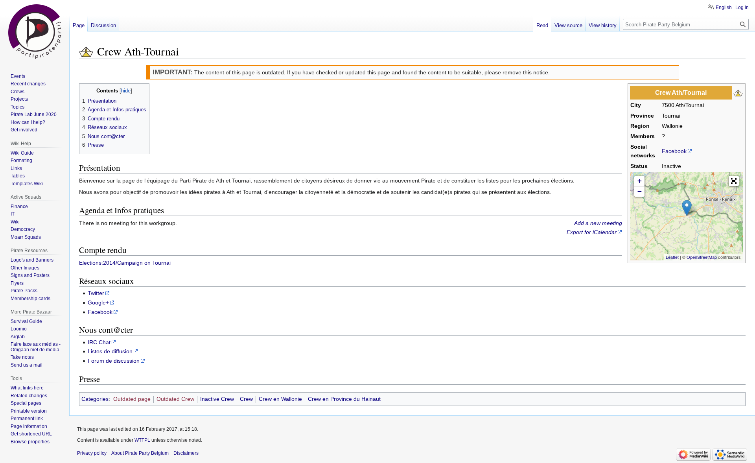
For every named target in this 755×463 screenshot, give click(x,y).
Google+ (98, 302)
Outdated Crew (175, 399)
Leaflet (672, 257)
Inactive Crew (217, 399)
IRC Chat (99, 342)
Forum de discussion (114, 361)
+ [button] (639, 181)
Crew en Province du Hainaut (344, 399)
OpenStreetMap (702, 257)
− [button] (639, 191)
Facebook (674, 151)
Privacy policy (92, 453)
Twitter (96, 293)
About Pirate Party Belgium (140, 453)
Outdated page (132, 399)
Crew (246, 399)
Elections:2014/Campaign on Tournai (125, 263)
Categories (95, 399)
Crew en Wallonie (280, 399)
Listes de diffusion (110, 351)
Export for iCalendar (592, 232)
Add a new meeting (598, 223)
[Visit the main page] (34, 31)
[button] (734, 181)
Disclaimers (186, 453)
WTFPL (142, 440)
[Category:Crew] (86, 51)
